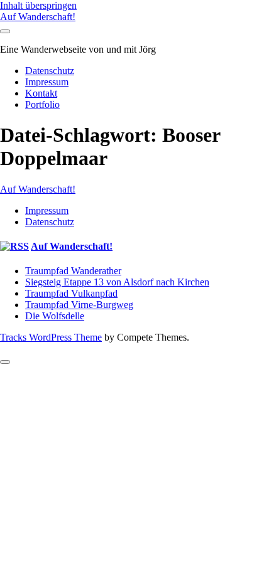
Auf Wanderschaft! (37, 16)
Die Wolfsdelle (54, 316)
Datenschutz (49, 70)
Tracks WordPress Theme (51, 337)
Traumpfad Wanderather (73, 270)
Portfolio (42, 104)
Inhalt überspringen (38, 5)
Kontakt (41, 93)
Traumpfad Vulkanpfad (71, 293)
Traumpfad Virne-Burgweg (79, 304)
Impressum (47, 82)
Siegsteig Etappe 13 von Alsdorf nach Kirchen (117, 282)
